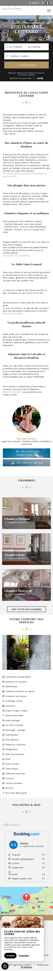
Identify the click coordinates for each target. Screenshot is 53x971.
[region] (22, 938)
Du (10, 47)
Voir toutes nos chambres (27, 609)
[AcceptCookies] (4, 966)
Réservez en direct (13, 391)
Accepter (10, 955)
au (29, 47)
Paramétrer (24, 955)
